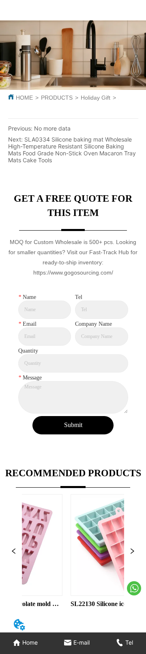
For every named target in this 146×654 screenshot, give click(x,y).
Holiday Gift (95, 97)
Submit (73, 424)
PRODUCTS (57, 97)
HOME (24, 97)
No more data (52, 128)
